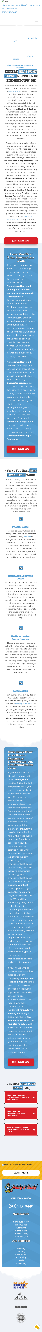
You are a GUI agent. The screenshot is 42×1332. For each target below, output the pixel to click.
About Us (21, 1228)
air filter (27, 537)
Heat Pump (21, 1254)
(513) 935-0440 (9, 12)
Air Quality (20, 1257)
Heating (21, 1248)
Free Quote (21, 1225)
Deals (21, 1260)
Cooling (21, 1251)
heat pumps (14, 91)
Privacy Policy (21, 1233)
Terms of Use (21, 1236)
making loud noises (24, 704)
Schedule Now (22, 240)
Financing (21, 1263)
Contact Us (21, 1231)
